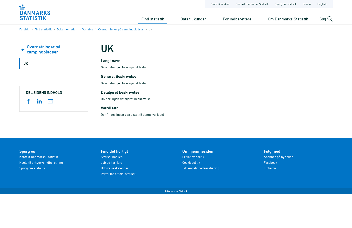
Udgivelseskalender (115, 168)
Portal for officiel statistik (118, 174)
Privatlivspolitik (193, 157)
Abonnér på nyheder (278, 157)
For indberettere (237, 19)
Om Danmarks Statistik (288, 19)
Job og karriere (111, 162)
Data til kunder (193, 19)
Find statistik (152, 19)
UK (25, 63)
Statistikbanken (220, 4)
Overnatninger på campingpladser (120, 29)
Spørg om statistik (286, 4)
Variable (87, 29)
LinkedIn (270, 168)
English (322, 4)
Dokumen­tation (67, 29)
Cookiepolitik (191, 162)
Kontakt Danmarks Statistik (252, 4)
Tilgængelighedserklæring (200, 168)
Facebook (270, 162)
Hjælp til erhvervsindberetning (41, 162)
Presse (307, 4)
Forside (24, 29)
